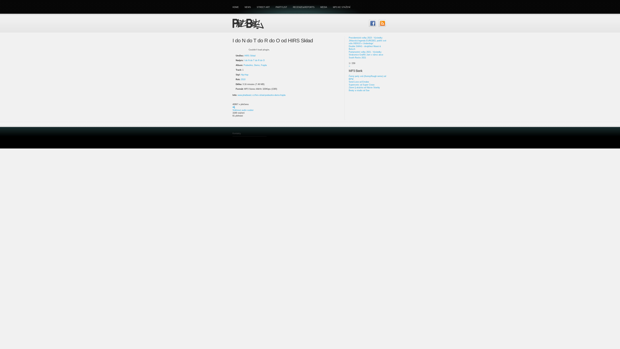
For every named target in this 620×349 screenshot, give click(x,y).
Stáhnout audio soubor (242, 110)
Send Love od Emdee (359, 82)
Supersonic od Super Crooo (361, 85)
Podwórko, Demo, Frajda (255, 65)
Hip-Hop (244, 75)
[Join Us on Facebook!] (373, 23)
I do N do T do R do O (254, 60)
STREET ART (263, 7)
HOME (235, 7)
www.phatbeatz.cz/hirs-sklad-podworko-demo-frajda (261, 95)
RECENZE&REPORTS (304, 7)
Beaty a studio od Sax (359, 90)
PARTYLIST (281, 7)
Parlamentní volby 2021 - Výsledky (365, 52)
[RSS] (382, 23)
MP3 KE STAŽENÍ (341, 7)
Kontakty (236, 133)
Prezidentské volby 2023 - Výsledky (365, 38)
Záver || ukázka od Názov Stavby (364, 87)
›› (349, 66)
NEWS (248, 7)
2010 (243, 79)
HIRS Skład (249, 55)
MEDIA (323, 7)
